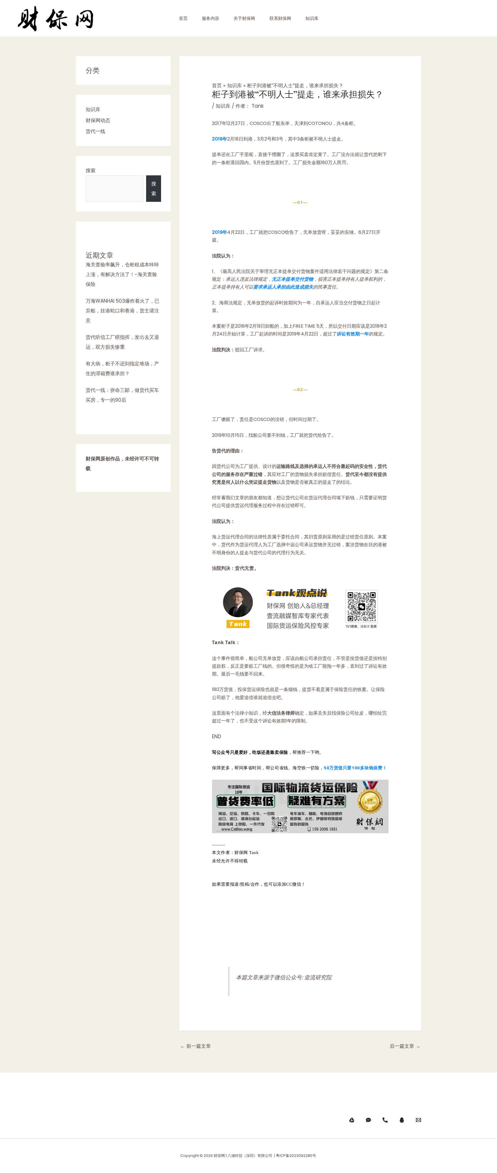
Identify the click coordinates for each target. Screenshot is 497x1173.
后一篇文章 (405, 1046)
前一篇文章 (195, 1046)
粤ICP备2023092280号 (296, 1155)
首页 (183, 18)
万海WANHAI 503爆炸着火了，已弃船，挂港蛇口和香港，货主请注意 (122, 310)
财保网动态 (98, 120)
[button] (300, 949)
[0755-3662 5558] (385, 1120)
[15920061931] (368, 1120)
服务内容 (210, 18)
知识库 (311, 18)
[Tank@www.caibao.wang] (418, 1120)
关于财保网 (244, 18)
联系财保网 (280, 18)
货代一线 (95, 131)
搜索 (90, 170)
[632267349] (401, 1120)
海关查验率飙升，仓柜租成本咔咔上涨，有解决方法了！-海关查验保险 (122, 274)
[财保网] (351, 1120)
